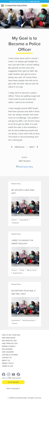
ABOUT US (6, 360)
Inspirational (24, 220)
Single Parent (17, 273)
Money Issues (32, 270)
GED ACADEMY (7, 349)
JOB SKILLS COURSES (10, 355)
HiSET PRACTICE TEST (10, 343)
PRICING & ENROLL (9, 346)
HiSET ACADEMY (8, 352)
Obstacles (15, 223)
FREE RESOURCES (8, 338)
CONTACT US (7, 357)
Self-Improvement (29, 320)
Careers (14, 220)
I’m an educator (13, 382)
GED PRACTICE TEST (9, 340)
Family (22, 270)
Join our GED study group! (11, 378)
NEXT (32, 147)
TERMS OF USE (7, 366)
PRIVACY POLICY (8, 363)
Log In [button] (45, 6)
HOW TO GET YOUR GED (11, 335)
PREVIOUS (19, 147)
